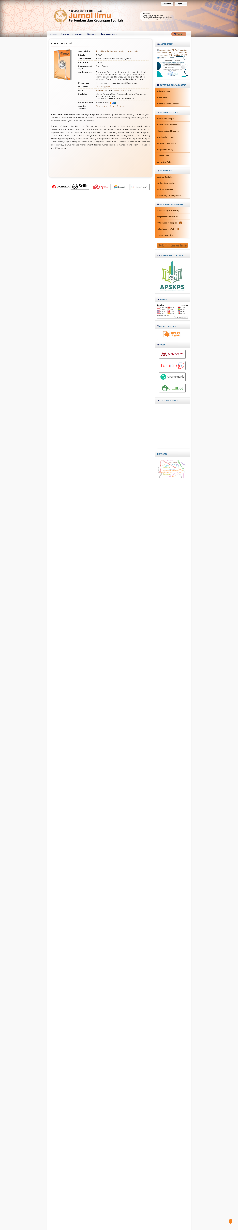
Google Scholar (116, 106)
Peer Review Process (167, 125)
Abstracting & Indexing (168, 210)
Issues (92, 34)
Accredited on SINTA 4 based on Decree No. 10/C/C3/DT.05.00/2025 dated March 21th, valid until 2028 (172, 52)
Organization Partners (167, 217)
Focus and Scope (165, 119)
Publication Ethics (165, 137)
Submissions (109, 34)
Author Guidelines (166, 177)
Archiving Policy (164, 162)
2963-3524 (119, 90)
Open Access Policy (166, 143)
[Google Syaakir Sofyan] (113, 102)
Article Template (165, 189)
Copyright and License (168, 131)
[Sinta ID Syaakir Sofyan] (115, 102)
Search (179, 34)
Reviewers (162, 97)
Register (167, 4)
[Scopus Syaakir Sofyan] (110, 102)
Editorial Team (164, 91)
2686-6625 (101, 90)
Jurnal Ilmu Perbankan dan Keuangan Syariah (117, 51)
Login (179, 4)
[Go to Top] (230, 1221)
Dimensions (101, 106)
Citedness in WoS (165, 229)
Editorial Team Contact (168, 104)
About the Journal (72, 34)
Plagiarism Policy (165, 149)
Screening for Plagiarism (169, 195)
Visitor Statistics (165, 235)
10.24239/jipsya (103, 86)
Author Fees (163, 156)
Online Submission (166, 183)
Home (54, 34)
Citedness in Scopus (167, 223)
